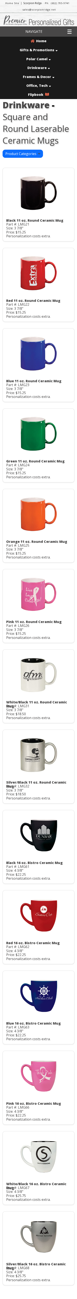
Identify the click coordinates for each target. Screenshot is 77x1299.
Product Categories (21, 153)
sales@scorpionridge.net (39, 9)
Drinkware (37, 67)
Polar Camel (36, 59)
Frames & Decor (37, 76)
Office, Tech (37, 85)
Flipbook (36, 94)
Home (40, 41)
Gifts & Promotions (37, 50)
